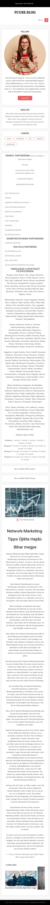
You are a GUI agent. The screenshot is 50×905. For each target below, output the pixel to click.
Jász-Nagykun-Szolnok (26, 119)
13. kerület (15, 451)
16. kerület (41, 451)
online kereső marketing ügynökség (19, 265)
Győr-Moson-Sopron (32, 116)
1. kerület (15, 440)
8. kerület (22, 446)
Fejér (22, 116)
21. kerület (33, 457)
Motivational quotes (13, 256)
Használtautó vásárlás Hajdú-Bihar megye (21, 888)
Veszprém (29, 125)
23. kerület (25, 460)
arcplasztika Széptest (25, 179)
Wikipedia (8, 225)
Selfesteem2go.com (13, 251)
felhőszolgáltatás (12, 235)
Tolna (20, 125)
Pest (22, 122)
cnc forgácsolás (12, 193)
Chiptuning (9, 216)
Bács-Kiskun (10, 114)
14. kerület (24, 451)
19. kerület (16, 457)
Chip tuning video (12, 221)
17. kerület (21, 454)
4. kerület (39, 440)
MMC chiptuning (11, 260)
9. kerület (30, 446)
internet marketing (13, 243)
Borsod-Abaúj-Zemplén (35, 114)
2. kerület (23, 440)
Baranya (18, 114)
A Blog (13, 89)
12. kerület (28, 449)
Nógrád (17, 122)
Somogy (27, 122)
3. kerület (31, 440)
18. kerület (29, 454)
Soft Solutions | (31, 902)
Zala (35, 125)
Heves (14, 119)
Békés (24, 114)
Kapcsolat (25, 98)
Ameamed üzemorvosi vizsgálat (17, 202)
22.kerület (41, 457)
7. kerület (15, 446)
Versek (8, 198)
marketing (20, 138)
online (9, 138)
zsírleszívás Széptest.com (25, 173)
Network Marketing (21, 556)
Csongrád (16, 116)
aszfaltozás (11, 144)
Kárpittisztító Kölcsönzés (25, 184)
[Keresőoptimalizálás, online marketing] (25, 13)
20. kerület (24, 457)
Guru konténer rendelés (15, 207)
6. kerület (28, 443)
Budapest (9, 116)
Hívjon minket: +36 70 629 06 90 (24, 3)
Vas (24, 125)
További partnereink (13, 230)
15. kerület (33, 451)
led (30, 138)
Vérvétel (25, 165)
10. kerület (39, 446)
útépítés (40, 138)
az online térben (28, 83)
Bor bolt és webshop (13, 212)
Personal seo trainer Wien (25, 170)
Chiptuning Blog (31, 78)
